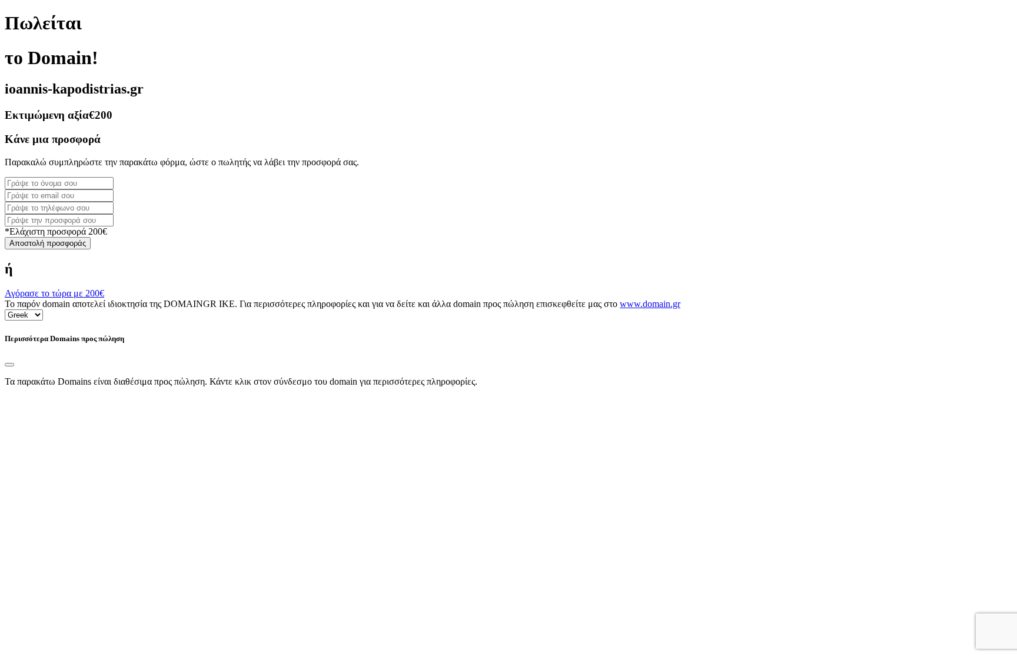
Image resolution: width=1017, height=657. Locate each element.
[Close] (9, 364)
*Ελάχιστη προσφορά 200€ (56, 231)
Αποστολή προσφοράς (47, 243)
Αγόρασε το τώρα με (54, 293)
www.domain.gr (650, 304)
